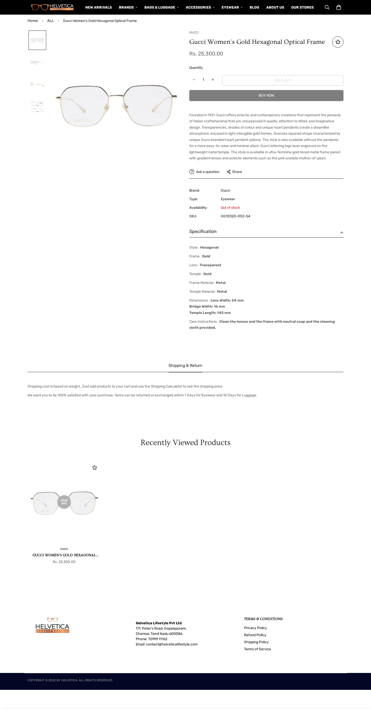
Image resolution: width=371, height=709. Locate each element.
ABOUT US (275, 7)
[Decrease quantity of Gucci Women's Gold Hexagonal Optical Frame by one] (194, 79)
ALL (50, 20)
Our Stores (302, 7)
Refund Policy (255, 635)
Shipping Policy (256, 642)
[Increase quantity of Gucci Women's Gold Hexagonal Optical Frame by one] (213, 79)
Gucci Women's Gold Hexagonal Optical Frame (64, 555)
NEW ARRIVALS (98, 7)
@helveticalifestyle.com (178, 644)
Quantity (196, 68)
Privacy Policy (255, 628)
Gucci (225, 190)
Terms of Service (257, 649)
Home (33, 20)
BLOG (254, 7)
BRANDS (126, 7)
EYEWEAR (230, 7)
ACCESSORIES (198, 7)
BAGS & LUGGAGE (159, 7)
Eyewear (228, 199)
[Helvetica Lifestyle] (52, 7)
